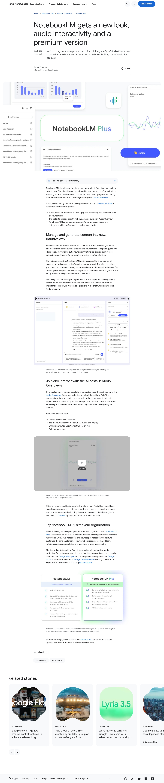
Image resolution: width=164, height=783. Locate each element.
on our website (85, 562)
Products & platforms (57, 4)
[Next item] (17, 752)
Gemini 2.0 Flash (105, 203)
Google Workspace (67, 556)
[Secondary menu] (134, 4)
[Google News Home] (18, 4)
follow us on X (86, 639)
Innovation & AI (36, 4)
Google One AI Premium (84, 559)
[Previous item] (11, 752)
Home (36, 13)
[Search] (127, 4)
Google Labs (81, 13)
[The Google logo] (13, 778)
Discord (61, 515)
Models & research (64, 13)
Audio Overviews (100, 197)
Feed (94, 4)
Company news (79, 4)
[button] (146, 4)
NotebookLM (57, 660)
